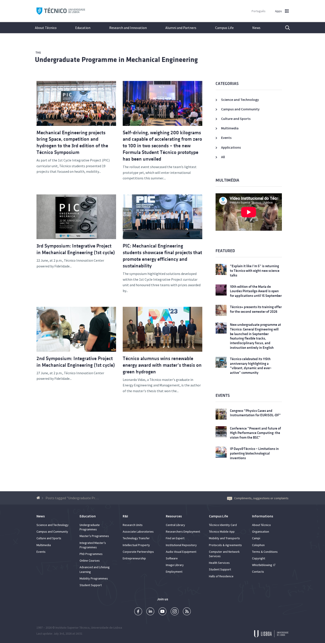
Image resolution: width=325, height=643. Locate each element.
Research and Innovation (128, 27)
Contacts (258, 572)
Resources (174, 516)
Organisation (260, 532)
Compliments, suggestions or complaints (261, 498)
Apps (278, 11)
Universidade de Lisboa (106, 628)
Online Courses (90, 560)
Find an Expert (175, 538)
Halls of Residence (221, 576)
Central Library (175, 525)
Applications (231, 147)
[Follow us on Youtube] (162, 612)
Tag (38, 52)
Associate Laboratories (138, 532)
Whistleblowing (262, 565)
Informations (262, 516)
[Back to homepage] (38, 498)
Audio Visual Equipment (181, 552)
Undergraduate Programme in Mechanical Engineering (116, 59)
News (256, 27)
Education (82, 27)
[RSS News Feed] (187, 612)
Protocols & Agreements (225, 545)
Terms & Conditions (265, 552)
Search (284, 27)
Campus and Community (240, 109)
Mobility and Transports (224, 538)
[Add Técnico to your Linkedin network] (150, 612)
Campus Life (224, 27)
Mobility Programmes (94, 578)
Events (226, 137)
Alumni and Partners (180, 27)
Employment (174, 572)
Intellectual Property (136, 545)
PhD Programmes (91, 554)
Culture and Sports (235, 118)
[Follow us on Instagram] (174, 612)
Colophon (258, 545)
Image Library (175, 565)
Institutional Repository (181, 545)
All (223, 157)
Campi (256, 538)
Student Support (91, 585)
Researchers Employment (183, 532)
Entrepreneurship (134, 558)
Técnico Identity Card (223, 525)
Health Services (219, 563)
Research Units (133, 525)
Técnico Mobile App (222, 532)
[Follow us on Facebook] (138, 612)
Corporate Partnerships (138, 552)
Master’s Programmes (94, 536)
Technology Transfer (136, 538)
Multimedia (230, 128)
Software (172, 558)
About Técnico (46, 27)
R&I (125, 516)
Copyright (258, 558)
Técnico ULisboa (60, 11)
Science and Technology (240, 99)
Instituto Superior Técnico (72, 628)
